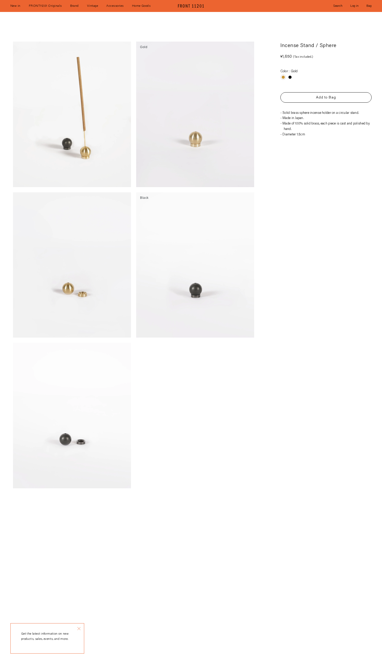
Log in (354, 6)
